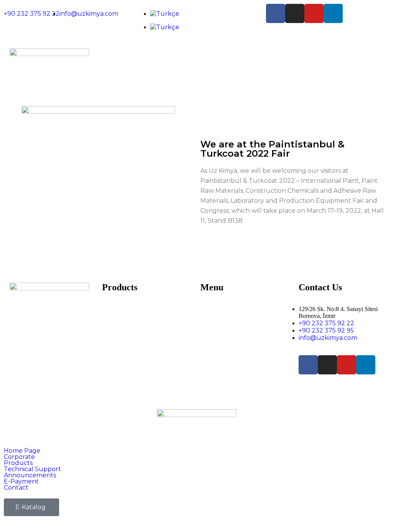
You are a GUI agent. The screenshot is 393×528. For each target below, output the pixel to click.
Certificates (216, 316)
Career (210, 324)
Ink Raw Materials (128, 338)
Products (18, 463)
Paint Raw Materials (130, 309)
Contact (212, 360)
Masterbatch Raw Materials (142, 324)
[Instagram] (294, 13)
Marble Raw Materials (133, 345)
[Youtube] (314, 13)
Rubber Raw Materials (134, 353)
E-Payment (216, 345)
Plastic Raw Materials (132, 331)
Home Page (22, 451)
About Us (214, 309)
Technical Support (227, 331)
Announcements (225, 338)
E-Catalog (214, 353)
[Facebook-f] (275, 13)
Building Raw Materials (135, 316)
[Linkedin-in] (333, 13)
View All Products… (129, 360)
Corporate (19, 457)
